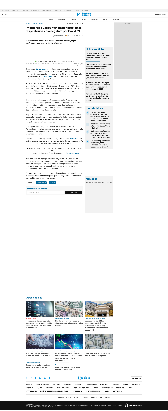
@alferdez (73, 138)
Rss (130, 388)
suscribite (158, 14)
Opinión (105, 19)
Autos (95, 388)
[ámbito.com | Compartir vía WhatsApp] (70, 35)
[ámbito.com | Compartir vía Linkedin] (77, 35)
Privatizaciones (35, 10)
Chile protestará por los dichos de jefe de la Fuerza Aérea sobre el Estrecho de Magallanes (100, 134)
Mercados (104, 385)
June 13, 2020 (73, 153)
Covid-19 (48, 76)
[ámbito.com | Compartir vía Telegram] (79, 35)
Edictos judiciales (93, 391)
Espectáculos (107, 388)
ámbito (28, 23)
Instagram (35, 378)
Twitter (27, 378)
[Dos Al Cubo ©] (133, 405)
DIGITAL (64, 397)
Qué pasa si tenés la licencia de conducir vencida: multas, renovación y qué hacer (98, 66)
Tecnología (120, 388)
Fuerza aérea (57, 10)
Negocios (94, 19)
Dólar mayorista (46, 10)
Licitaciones (117, 391)
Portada (29, 385)
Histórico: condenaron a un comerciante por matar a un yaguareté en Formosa (97, 75)
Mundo (39, 388)
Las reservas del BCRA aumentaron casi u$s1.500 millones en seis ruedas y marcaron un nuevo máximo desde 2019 (96, 325)
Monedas (88, 182)
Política (83, 19)
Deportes (49, 388)
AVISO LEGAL (77, 391)
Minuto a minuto (32, 318)
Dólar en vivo (15, 10)
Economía (61, 19)
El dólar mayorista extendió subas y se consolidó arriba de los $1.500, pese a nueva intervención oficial (99, 116)
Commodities (101, 182)
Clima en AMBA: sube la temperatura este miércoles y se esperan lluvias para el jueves (98, 56)
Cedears (109, 182)
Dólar (51, 19)
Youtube (45, 378)
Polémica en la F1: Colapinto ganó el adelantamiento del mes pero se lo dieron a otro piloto (97, 97)
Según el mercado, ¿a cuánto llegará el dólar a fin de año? (38, 366)
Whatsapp (49, 378)
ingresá (164, 14)
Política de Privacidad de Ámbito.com (54, 391)
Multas (106, 391)
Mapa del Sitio (31, 391)
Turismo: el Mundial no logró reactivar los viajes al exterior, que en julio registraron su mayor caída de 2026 (98, 86)
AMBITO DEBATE (100, 397)
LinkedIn (40, 378)
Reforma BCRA (68, 10)
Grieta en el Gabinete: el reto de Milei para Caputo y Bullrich (100, 126)
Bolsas (94, 182)
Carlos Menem (38, 23)
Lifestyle (136, 385)
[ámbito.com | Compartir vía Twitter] (74, 35)
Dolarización (85, 10)
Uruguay (116, 19)
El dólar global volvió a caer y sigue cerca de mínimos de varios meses (69, 323)
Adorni (77, 10)
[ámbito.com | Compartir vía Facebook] (72, 35)
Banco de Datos (91, 385)
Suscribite (74, 192)
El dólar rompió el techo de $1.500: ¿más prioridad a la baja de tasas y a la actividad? (100, 143)
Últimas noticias (42, 385)
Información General (81, 388)
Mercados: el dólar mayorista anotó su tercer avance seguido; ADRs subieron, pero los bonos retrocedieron (39, 324)
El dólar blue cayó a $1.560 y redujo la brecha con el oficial (38, 354)
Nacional (29, 388)
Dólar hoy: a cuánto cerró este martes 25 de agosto (67, 368)
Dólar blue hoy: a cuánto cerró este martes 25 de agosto (97, 354)
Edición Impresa (63, 388)
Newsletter (164, 19)
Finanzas (73, 19)
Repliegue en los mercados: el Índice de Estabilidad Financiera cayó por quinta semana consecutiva (68, 356)
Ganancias (25, 10)
